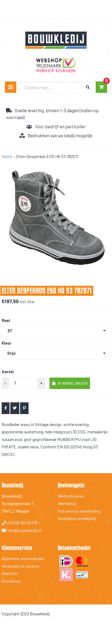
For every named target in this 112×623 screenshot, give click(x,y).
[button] (69, 383)
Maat (6, 320)
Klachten (10, 573)
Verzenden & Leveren (20, 566)
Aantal (8, 371)
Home (7, 156)
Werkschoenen (71, 496)
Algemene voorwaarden (23, 558)
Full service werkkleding (79, 510)
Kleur (6, 343)
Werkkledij (67, 503)
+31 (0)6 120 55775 (22, 522)
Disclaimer (11, 581)
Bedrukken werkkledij (77, 518)
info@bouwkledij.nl (23, 530)
